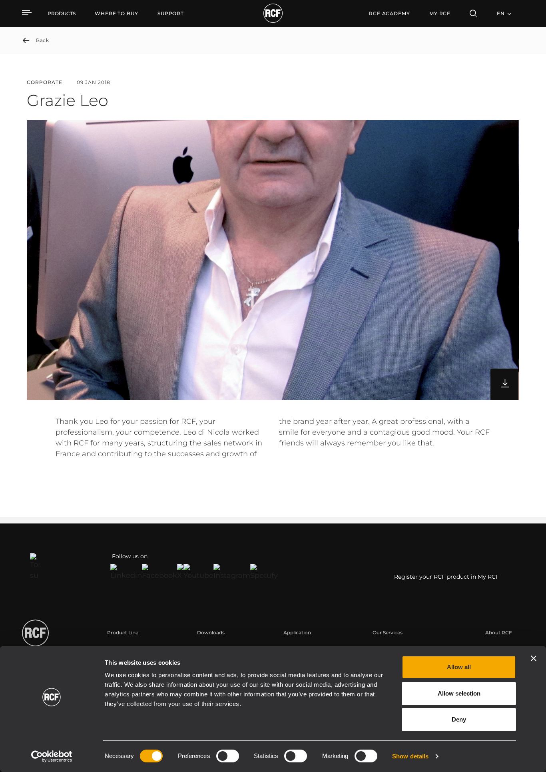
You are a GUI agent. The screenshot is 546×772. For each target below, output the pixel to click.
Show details (410, 756)
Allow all (459, 667)
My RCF (439, 13)
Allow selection (459, 693)
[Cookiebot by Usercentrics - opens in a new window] (52, 756)
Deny (459, 719)
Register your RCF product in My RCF (446, 576)
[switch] (227, 756)
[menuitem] (116, 13)
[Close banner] (533, 658)
